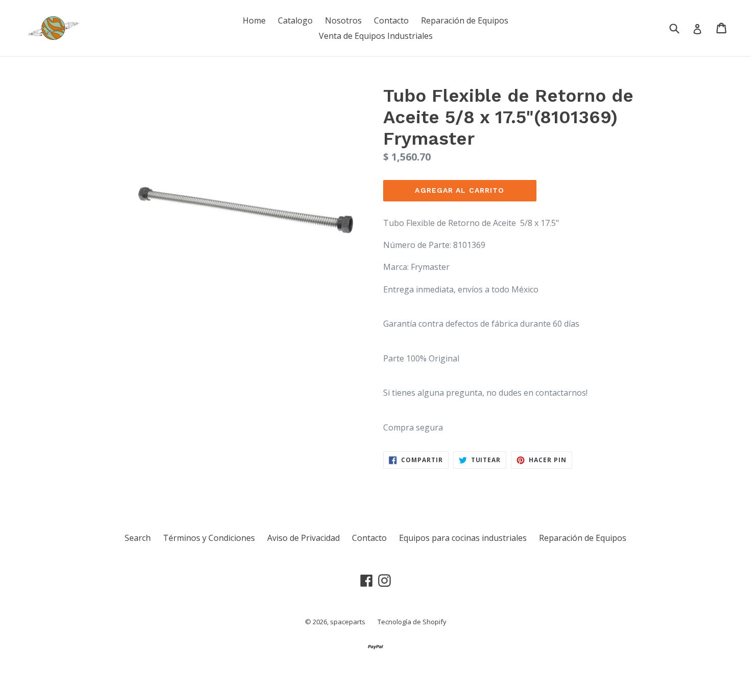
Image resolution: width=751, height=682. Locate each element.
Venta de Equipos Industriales (376, 35)
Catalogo (295, 20)
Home (254, 20)
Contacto (391, 20)
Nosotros (343, 20)
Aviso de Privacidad (303, 537)
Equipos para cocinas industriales (463, 537)
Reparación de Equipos (464, 20)
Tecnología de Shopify (412, 621)
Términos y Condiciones (209, 537)
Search (138, 537)
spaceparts (347, 621)
